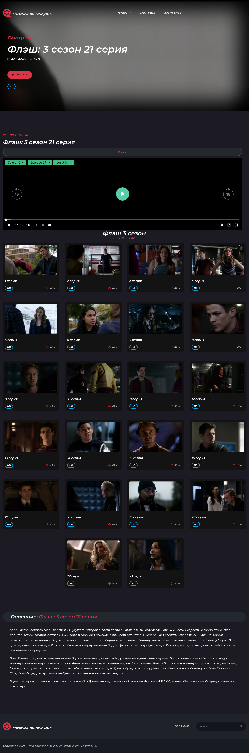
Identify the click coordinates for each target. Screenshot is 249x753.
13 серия (11, 458)
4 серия (198, 281)
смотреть (21, 74)
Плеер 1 (122, 151)
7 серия (135, 340)
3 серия (135, 281)
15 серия (136, 458)
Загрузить (172, 12)
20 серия (199, 517)
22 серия (74, 576)
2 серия (73, 281)
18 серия (74, 517)
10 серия (74, 399)
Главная (124, 12)
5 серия (11, 340)
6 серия (73, 340)
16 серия (198, 458)
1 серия (11, 281)
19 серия (136, 517)
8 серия (198, 340)
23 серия (136, 576)
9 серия (11, 399)
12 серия (198, 399)
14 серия (74, 458)
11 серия (135, 399)
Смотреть (147, 12)
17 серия (12, 517)
